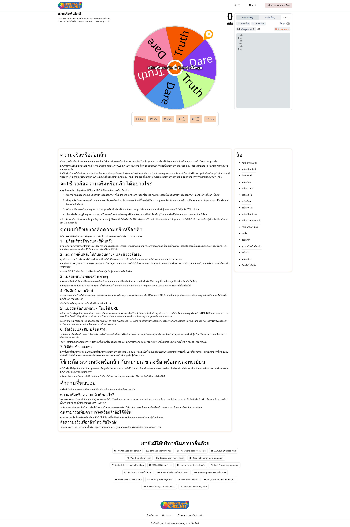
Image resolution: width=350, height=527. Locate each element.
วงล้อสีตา (246, 182)
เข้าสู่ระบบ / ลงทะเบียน (279, 5)
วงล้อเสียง (246, 259)
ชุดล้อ (244, 233)
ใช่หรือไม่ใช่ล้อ (249, 265)
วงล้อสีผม (246, 201)
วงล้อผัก (245, 252)
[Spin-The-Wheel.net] (70, 5)
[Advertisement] (158, 6)
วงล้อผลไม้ (247, 194)
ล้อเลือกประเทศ (249, 162)
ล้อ (235, 5)
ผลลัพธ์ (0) (270, 17)
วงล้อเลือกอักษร (249, 214)
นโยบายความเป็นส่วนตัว (190, 515)
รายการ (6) (247, 17)
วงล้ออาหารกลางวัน (251, 220)
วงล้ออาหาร (247, 188)
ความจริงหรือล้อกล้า (252, 246)
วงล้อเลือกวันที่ (249, 169)
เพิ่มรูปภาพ (246, 29)
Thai (251, 5)
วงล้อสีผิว (246, 239)
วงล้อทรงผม (247, 207)
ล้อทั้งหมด (152, 515)
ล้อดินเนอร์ (247, 175)
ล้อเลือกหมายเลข (250, 226)
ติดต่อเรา (167, 515)
